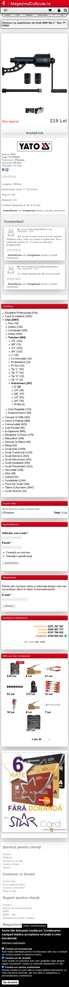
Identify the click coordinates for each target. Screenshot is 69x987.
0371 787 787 (55, 626)
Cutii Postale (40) (15, 427)
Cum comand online (14, 884)
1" (54, 15)
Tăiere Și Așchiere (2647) (19, 487)
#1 (19, 229)
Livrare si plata (11, 864)
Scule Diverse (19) (16, 490)
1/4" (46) (19, 390)
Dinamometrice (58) (19, 412)
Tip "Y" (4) (17, 379)
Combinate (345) (17, 330)
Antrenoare (43, 15)
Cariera (7, 854)
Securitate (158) (14, 469)
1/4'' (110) (16, 340)
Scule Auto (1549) (15, 448)
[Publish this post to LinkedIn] (6, 170)
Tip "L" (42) (17, 369)
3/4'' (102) (16, 351)
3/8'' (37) (19, 393)
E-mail (7, 594)
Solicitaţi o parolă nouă (19, 556)
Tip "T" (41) (17, 372)
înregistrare (29, 210)
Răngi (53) (11, 445)
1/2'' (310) (16, 347)
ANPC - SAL (9, 914)
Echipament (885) (15, 431)
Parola (7, 542)
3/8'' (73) (16, 344)
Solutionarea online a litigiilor (19, 918)
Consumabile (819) (16, 424)
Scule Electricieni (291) (18, 459)
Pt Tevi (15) (17, 365)
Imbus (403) (15, 333)
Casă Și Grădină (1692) (18, 316)
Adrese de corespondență (17, 908)
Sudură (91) (12, 476)
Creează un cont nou (18, 552)
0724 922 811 (55, 635)
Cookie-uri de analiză (18, 958)
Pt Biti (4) (19, 404)
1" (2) (17, 386)
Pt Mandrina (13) (20, 362)
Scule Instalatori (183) (17, 462)
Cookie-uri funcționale (18, 948)
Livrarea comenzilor (14, 887)
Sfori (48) (10, 473)
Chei (17, 15)
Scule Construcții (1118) (18, 452)
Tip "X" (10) (17, 376)
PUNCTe (7, 857)
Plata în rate (9, 891)
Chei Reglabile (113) (19, 409)
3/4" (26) (19, 400)
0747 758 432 (55, 632)
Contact (7, 904)
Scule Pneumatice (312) (19, 466)
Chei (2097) (12, 319)
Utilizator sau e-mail (15, 533)
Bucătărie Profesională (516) (21, 312)
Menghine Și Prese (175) (19, 434)
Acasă (7, 15)
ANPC (6, 911)
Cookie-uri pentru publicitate (22, 967)
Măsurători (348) (14, 438)
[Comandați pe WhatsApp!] (65, 635)
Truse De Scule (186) (17, 483)
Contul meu (9, 881)
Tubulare (29, 15)
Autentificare (10, 210)
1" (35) (15, 354)
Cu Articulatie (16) (21, 358)
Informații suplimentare (13, 943)
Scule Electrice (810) (17, 455)
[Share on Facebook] (3, 170)
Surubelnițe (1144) (15, 480)
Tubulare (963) (17, 337)
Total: (57, 512)
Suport (6, 867)
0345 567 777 (55, 629)
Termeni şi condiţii (13, 860)
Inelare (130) (15, 326)
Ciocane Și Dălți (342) (17, 417)
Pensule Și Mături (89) (18, 441)
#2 (19, 267)
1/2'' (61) (19, 397)
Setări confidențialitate (34, 925)
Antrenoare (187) (21, 383)
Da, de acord (10, 982)
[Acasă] (3, 4)
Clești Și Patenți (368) (17, 420)
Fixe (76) (13, 323)
